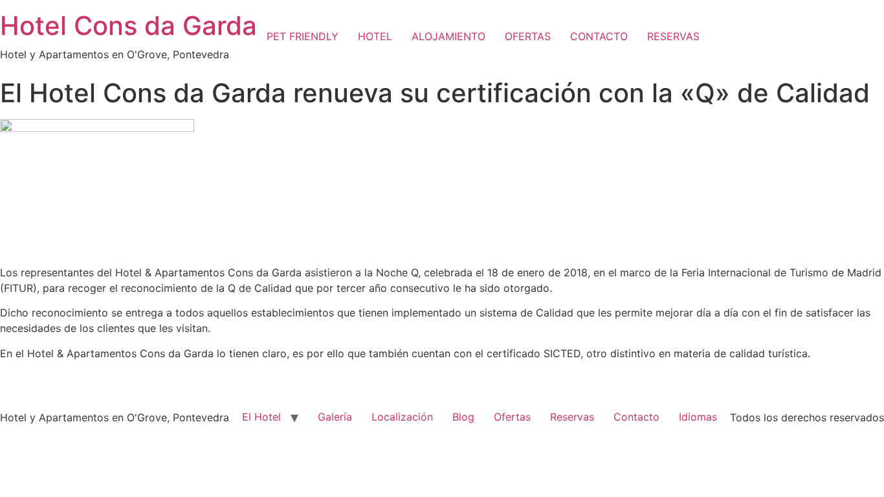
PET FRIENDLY (302, 36)
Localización (402, 416)
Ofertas (512, 416)
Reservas (572, 416)
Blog (463, 416)
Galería (335, 416)
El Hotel (261, 416)
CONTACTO (599, 36)
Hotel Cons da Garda (128, 25)
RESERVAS (673, 36)
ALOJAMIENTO (448, 36)
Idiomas (698, 416)
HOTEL (375, 36)
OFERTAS (528, 36)
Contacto (636, 416)
